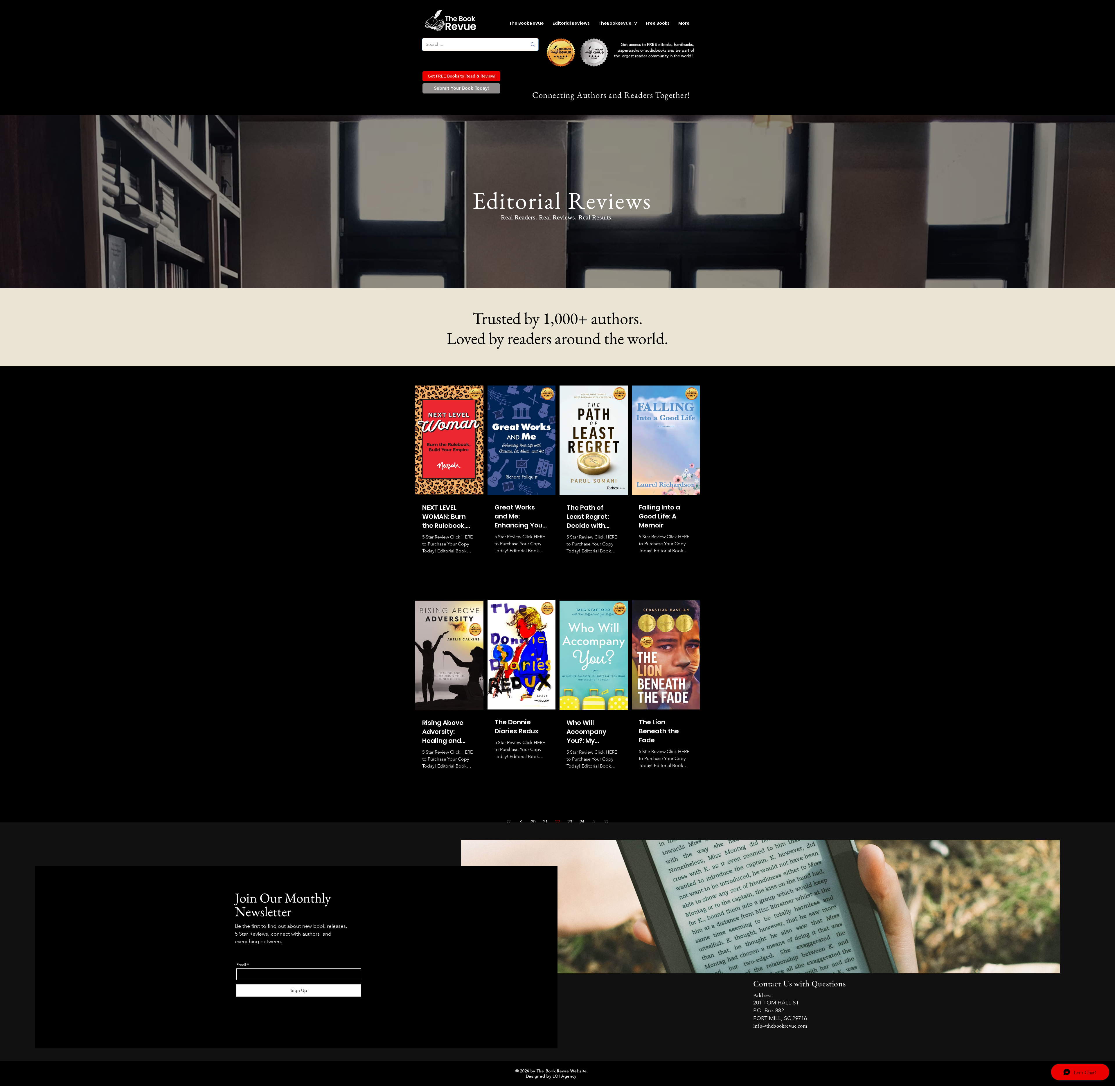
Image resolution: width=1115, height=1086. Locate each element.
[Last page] (606, 821)
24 (582, 821)
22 (557, 821)
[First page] (508, 821)
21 (545, 821)
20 (533, 821)
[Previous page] (521, 821)
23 (569, 821)
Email (241, 965)
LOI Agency (564, 1076)
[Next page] (594, 821)
